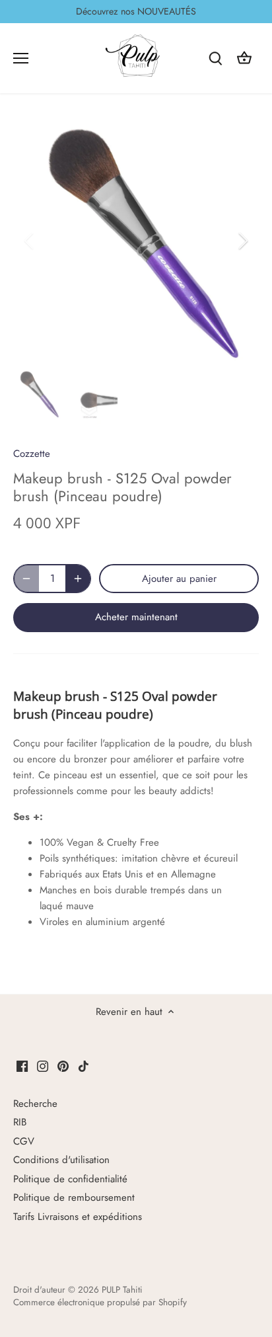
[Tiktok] (83, 1066)
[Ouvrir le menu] (20, 58)
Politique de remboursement (74, 1197)
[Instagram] (42, 1066)
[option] (136, 241)
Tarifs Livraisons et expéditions (77, 1216)
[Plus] (77, 578)
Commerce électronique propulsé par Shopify (100, 1302)
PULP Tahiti (122, 1289)
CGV (23, 1141)
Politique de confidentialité (70, 1179)
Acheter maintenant (136, 617)
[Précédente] (29, 240)
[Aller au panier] (244, 58)
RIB (19, 1122)
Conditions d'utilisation (61, 1160)
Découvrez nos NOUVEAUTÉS (136, 11)
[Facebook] (22, 1066)
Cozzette (31, 453)
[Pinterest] (63, 1066)
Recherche (35, 1103)
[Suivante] (242, 240)
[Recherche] (215, 58)
